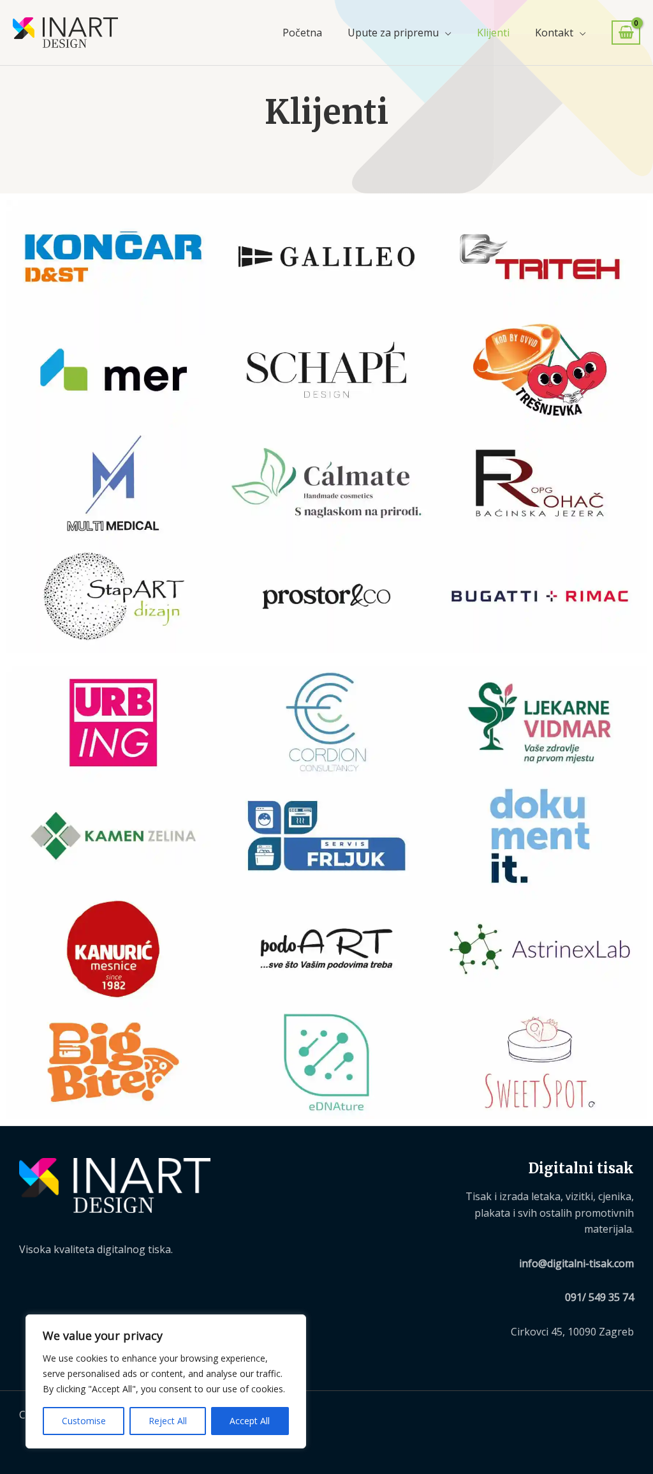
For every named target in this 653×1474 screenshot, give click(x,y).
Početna (302, 33)
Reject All (168, 1421)
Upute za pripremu (393, 33)
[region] (166, 1381)
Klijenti (493, 33)
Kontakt (554, 33)
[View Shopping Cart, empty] (626, 32)
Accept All (250, 1421)
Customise (84, 1421)
